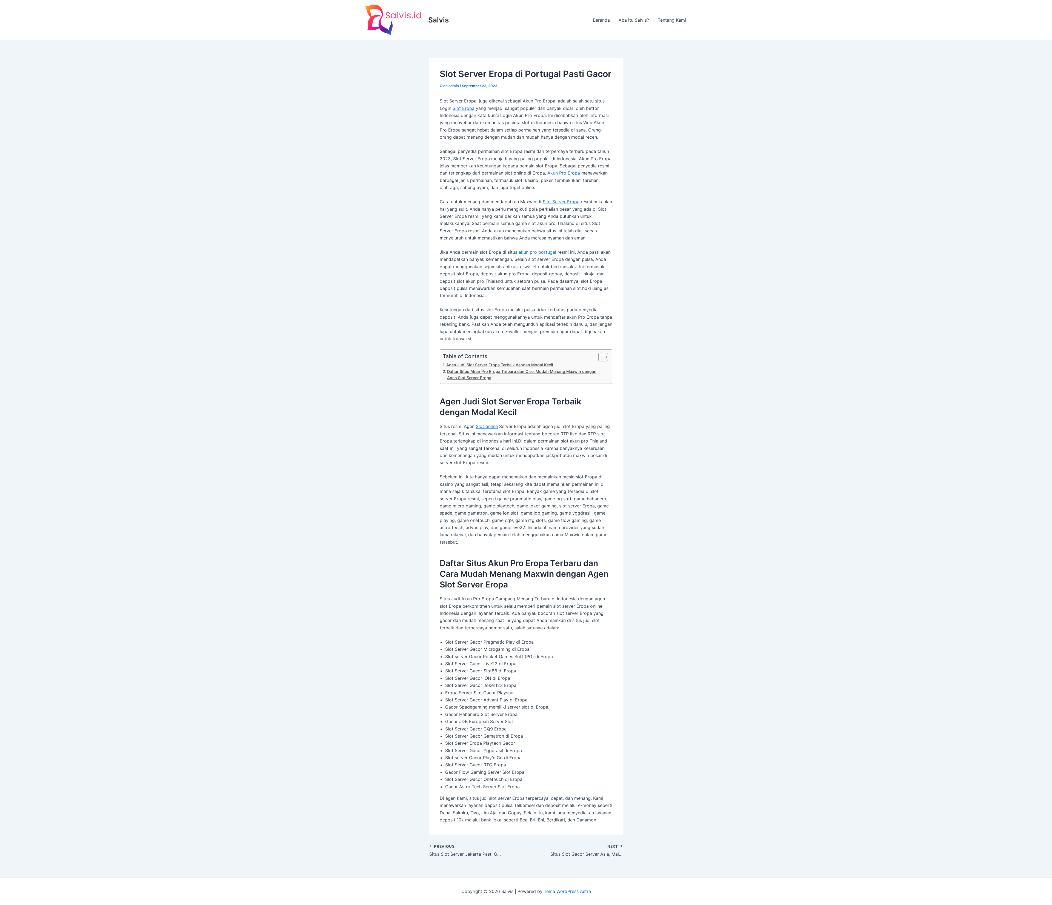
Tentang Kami (672, 20)
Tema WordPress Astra (567, 891)
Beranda (601, 20)
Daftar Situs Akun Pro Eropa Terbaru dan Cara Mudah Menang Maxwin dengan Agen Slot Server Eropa (521, 374)
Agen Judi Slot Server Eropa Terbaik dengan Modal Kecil (499, 364)
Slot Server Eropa (561, 201)
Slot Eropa (463, 108)
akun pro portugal (537, 252)
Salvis (438, 20)
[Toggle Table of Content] (600, 357)
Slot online (487, 426)
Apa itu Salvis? (634, 20)
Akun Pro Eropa (563, 173)
